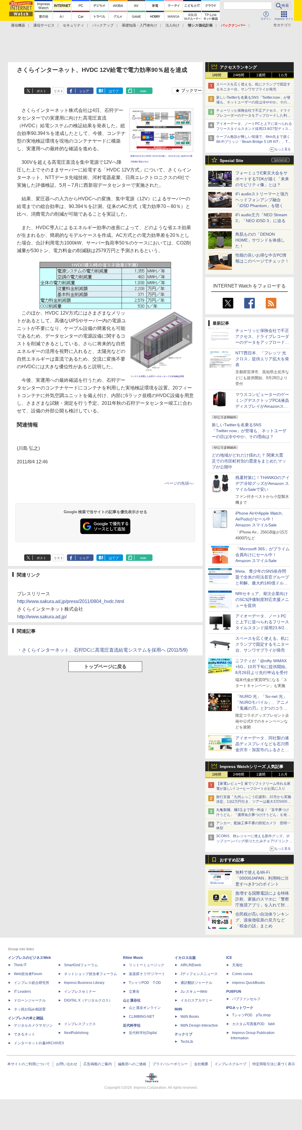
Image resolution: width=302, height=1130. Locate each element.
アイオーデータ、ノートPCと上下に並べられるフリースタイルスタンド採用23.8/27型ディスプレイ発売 (254, 129)
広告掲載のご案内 (97, 1064)
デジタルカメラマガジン (33, 1025)
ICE (229, 958)
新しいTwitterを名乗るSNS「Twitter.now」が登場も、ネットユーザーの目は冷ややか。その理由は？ (249, 430)
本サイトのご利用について (28, 1064)
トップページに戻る (105, 666)
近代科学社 (132, 1025)
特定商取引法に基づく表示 (273, 1064)
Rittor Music (133, 958)
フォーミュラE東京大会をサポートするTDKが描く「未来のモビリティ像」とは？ (262, 179)
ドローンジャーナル (30, 1000)
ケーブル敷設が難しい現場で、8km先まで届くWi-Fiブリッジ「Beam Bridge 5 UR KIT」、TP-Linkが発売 (253, 142)
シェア (84, 91)
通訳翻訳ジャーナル (196, 983)
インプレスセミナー (80, 991)
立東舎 (134, 991)
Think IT (20, 965)
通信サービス (44, 25)
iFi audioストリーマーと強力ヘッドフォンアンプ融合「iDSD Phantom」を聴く (261, 199)
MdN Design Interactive (199, 1025)
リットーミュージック (146, 965)
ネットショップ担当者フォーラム (90, 974)
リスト (58, 91)
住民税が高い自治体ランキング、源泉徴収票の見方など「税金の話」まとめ (262, 920)
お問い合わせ (66, 1064)
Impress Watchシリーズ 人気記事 (251, 766)
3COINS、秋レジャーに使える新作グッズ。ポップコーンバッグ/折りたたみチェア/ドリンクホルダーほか (254, 841)
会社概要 (201, 1064)
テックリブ (183, 1034)
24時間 (238, 75)
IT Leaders (22, 991)
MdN (178, 1009)
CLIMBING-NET (141, 1017)
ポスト (41, 91)
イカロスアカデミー (196, 1000)
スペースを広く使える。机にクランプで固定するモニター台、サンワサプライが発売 (262, 644)
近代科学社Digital (143, 1033)
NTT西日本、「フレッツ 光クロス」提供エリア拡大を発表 (262, 359)
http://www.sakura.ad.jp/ (42, 616)
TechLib (186, 1042)
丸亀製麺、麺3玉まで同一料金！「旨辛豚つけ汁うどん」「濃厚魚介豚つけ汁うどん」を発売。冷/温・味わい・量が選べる (252, 815)
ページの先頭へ (179, 483)
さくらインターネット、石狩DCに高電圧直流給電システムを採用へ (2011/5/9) (105, 649)
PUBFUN (233, 991)
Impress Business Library (84, 983)
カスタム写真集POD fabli (253, 1024)
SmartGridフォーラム (81, 965)
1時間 (216, 75)
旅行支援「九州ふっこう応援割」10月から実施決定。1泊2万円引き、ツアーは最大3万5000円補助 (253, 802)
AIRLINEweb (190, 965)
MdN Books (189, 1017)
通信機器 (18, 25)
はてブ (114, 91)
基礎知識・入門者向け (139, 25)
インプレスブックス (80, 1024)
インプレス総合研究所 (31, 983)
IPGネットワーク (239, 1008)
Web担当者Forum (28, 974)
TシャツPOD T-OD (145, 983)
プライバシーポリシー (170, 1064)
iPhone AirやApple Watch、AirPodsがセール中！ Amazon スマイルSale (260, 519)
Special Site (231, 160)
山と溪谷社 (132, 1000)
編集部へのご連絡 (132, 1064)
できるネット (24, 1034)
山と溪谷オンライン (145, 1008)
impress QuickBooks (248, 983)
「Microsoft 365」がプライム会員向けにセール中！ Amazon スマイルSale (262, 554)
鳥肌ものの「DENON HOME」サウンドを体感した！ (260, 240)
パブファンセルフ (246, 999)
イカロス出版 (185, 958)
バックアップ (103, 25)
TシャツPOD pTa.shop (251, 1015)
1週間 (260, 75)
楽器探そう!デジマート (147, 974)
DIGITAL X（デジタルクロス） (88, 1000)
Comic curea (242, 974)
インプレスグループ (230, 1064)
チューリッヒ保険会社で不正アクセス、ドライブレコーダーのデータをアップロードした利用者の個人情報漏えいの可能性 (253, 115)
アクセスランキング (238, 67)
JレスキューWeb (193, 991)
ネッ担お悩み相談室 (30, 1009)
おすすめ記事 (232, 860)
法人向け (172, 25)
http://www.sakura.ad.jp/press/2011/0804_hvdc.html (70, 601)
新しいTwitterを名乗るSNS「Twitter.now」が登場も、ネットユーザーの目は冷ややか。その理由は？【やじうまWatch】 (253, 102)
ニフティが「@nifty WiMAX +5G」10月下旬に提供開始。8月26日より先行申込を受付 (262, 666)
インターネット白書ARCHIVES (39, 1043)
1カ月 (283, 75)
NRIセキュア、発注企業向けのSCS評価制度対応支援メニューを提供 (262, 599)
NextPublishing (76, 1033)
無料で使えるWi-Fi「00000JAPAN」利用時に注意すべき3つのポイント (262, 878)
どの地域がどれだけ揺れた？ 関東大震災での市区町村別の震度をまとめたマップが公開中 (249, 461)
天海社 (237, 965)
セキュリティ (73, 25)
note (143, 91)
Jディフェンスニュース (199, 974)
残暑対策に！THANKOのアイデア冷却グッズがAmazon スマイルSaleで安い (262, 483)
